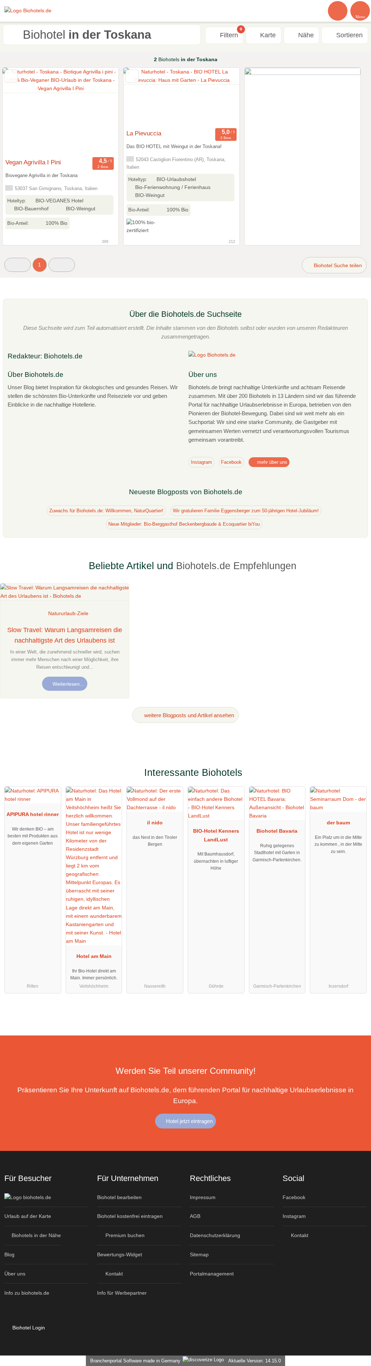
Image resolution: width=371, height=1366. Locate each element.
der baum (338, 822)
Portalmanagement (212, 1274)
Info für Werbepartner (122, 1293)
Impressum (203, 1197)
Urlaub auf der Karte (27, 1216)
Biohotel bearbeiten (119, 1197)
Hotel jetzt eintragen (188, 1121)
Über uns (14, 1274)
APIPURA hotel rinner (33, 814)
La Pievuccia (143, 133)
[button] (17, 265)
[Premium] (356, 779)
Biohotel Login (28, 1328)
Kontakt (113, 1274)
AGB (195, 1216)
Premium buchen (124, 1235)
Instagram (201, 462)
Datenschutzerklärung (215, 1235)
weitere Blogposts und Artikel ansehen (188, 715)
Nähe (305, 35)
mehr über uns (271, 462)
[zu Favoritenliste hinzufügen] (11, 76)
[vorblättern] (100, 111)
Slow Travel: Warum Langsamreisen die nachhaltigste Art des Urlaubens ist (64, 635)
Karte (267, 35)
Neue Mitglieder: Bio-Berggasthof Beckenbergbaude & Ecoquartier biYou (184, 524)
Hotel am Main (94, 956)
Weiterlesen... (67, 684)
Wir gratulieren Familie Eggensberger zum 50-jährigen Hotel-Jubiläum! (246, 510)
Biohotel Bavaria (277, 831)
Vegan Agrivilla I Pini (33, 162)
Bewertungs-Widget (119, 1254)
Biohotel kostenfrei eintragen (130, 1216)
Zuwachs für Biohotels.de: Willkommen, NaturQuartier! (106, 510)
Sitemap (199, 1254)
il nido (155, 822)
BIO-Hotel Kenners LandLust (216, 835)
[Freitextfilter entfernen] (338, 10)
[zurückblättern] (21, 111)
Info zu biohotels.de (26, 1293)
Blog (9, 1254)
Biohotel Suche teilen (337, 265)
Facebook (231, 462)
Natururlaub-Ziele (68, 613)
